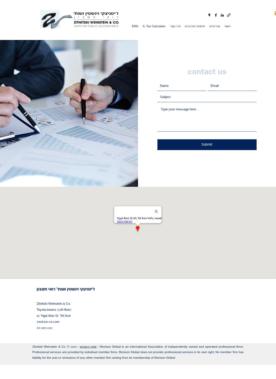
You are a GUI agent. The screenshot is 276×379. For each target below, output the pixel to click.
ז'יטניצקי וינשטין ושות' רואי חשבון (66, 289)
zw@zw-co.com (48, 322)
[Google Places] (209, 15)
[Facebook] (216, 15)
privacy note (88, 347)
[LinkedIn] (222, 15)
